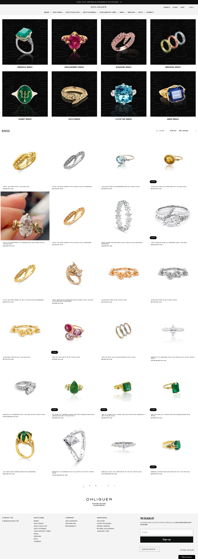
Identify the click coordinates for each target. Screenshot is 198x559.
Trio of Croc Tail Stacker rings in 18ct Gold (118, 357)
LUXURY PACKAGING (104, 523)
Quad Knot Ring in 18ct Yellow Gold (16, 357)
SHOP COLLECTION (40, 526)
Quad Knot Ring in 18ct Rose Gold (114, 300)
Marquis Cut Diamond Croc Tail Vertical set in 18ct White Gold (173, 358)
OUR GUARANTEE (71, 521)
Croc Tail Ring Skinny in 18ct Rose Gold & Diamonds (71, 242)
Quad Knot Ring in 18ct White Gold (164, 300)
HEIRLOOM (37, 536)
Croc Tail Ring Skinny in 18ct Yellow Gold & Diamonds (23, 300)
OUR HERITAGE (70, 523)
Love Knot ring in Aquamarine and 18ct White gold (121, 186)
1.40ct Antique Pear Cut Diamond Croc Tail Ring (169, 242)
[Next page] (114, 485)
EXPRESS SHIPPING (103, 526)
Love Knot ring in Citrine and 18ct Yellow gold (168, 186)
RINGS (36, 534)
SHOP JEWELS (39, 523)
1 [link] (83, 486)
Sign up (167, 539)
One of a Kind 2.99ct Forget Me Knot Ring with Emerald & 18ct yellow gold (123, 415)
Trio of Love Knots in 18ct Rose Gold (66, 357)
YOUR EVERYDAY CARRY (42, 531)
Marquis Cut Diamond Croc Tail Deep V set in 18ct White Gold (73, 472)
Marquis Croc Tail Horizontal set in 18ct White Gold (122, 471)
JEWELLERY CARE (103, 531)
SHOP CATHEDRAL (40, 529)
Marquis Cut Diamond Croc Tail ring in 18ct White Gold (24, 414)
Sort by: (173, 131)
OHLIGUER (190, 550)
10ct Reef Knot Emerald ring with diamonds (19, 471)
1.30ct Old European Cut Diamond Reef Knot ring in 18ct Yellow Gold (24, 243)
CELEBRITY (37, 541)
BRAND (36, 521)
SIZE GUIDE (101, 521)
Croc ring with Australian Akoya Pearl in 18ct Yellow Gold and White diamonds (72, 300)
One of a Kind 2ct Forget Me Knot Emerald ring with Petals (170, 415)
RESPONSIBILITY (71, 526)
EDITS (36, 539)
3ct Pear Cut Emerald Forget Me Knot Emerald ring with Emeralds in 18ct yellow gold (73, 415)
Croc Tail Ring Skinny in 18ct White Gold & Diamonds (72, 186)
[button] (166, 7)
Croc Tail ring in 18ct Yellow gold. (16, 186)
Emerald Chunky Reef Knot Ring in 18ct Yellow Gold (170, 471)
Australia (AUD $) (148, 549)
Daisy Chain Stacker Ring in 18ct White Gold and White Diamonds (122, 243)
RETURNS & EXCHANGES (105, 529)
